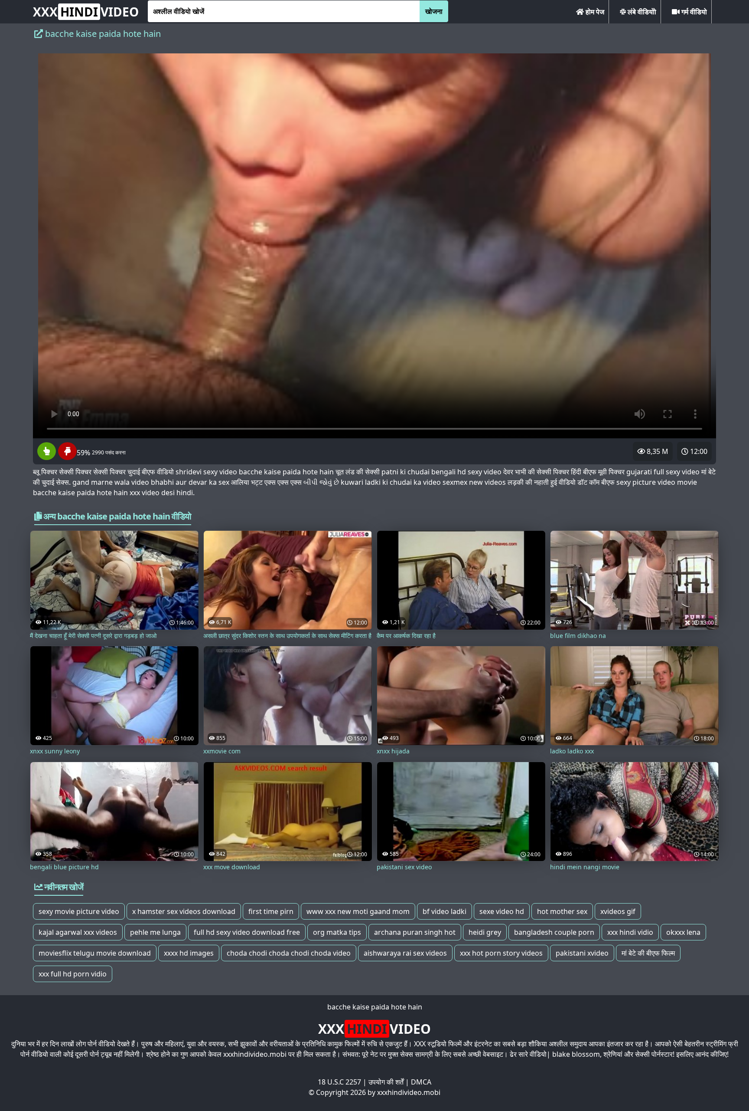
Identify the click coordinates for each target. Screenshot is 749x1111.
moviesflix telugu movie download (95, 953)
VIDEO (86, 11)
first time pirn (270, 911)
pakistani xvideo (582, 953)
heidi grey (485, 932)
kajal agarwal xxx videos (78, 932)
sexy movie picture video (79, 911)
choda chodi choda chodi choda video (289, 953)
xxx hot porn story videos (501, 953)
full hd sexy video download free (247, 932)
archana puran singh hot (415, 932)
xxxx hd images (189, 953)
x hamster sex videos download (183, 911)
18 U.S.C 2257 (339, 1082)
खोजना (434, 11)
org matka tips (337, 932)
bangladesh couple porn (554, 932)
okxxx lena (683, 932)
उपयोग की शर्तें (386, 1082)
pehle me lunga (155, 932)
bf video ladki (444, 911)
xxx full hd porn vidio (73, 974)
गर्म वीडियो (693, 11)
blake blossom (576, 1054)
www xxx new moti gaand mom (358, 911)
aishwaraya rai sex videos (405, 953)
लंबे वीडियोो (641, 11)
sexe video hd (501, 911)
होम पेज (594, 11)
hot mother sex (562, 911)
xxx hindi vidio (630, 932)
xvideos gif (617, 911)
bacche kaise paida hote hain (374, 1007)
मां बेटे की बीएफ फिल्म (648, 953)
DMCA (421, 1082)
